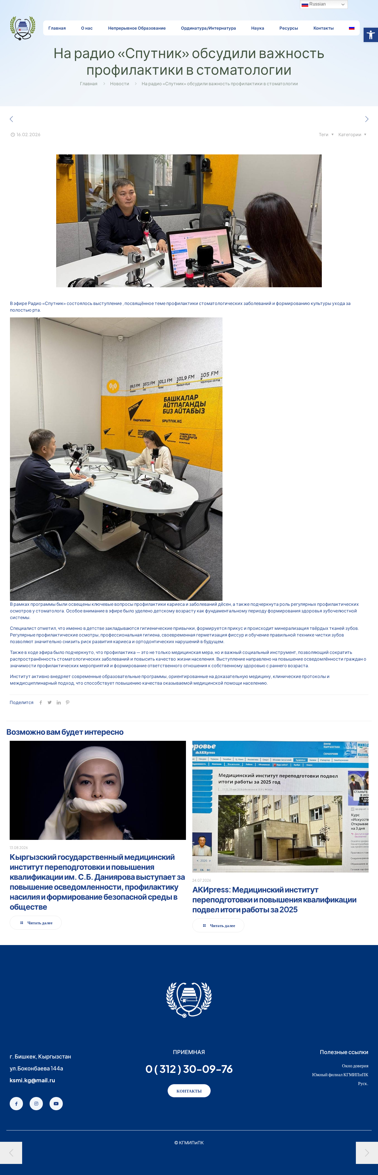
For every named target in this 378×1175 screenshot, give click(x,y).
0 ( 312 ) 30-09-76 (189, 1068)
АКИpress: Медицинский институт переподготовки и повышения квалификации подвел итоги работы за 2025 (274, 899)
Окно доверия (355, 1065)
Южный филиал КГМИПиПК (340, 1074)
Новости (119, 83)
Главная (88, 83)
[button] (371, 35)
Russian (317, 4)
